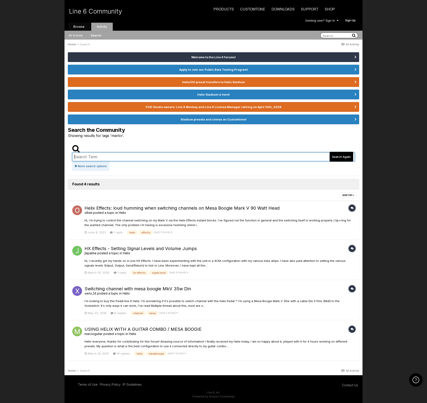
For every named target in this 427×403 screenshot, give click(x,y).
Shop (330, 9)
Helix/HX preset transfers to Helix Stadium (213, 82)
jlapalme (91, 253)
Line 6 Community (95, 11)
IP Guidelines (132, 384)
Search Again (341, 156)
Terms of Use (88, 384)
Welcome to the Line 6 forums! (213, 57)
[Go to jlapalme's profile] (77, 251)
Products (224, 9)
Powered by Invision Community (213, 396)
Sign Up (350, 20)
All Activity (75, 35)
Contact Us (350, 385)
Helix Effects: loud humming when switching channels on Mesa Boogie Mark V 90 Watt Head (182, 208)
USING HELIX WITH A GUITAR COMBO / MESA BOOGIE (143, 329)
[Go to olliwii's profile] (77, 210)
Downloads (283, 9)
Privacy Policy (110, 384)
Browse (79, 26)
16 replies (123, 353)
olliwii (88, 213)
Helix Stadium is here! (213, 94)
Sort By (347, 195)
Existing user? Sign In (321, 20)
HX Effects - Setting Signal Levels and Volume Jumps (141, 248)
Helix (122, 213)
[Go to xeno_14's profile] (77, 291)
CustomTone (252, 9)
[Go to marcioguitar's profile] (77, 331)
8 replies (119, 313)
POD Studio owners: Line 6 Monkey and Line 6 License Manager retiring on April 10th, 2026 (214, 107)
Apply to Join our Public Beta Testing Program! (213, 69)
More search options (92, 166)
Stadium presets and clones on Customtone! (213, 119)
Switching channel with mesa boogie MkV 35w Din (138, 288)
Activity (102, 26)
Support (309, 9)
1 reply (118, 232)
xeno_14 (90, 293)
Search (96, 35)
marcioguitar (94, 334)
